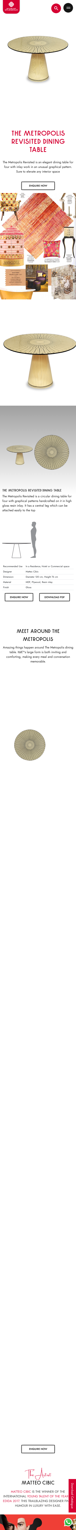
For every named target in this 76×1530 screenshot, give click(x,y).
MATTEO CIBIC (21, 1489)
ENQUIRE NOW (38, 186)
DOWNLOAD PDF (54, 597)
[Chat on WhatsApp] (68, 1522)
